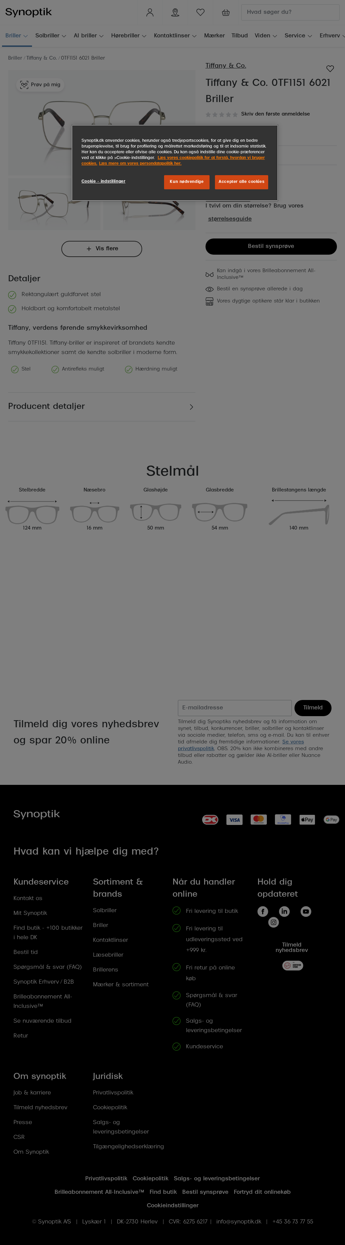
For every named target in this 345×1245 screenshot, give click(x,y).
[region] (174, 163)
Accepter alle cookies (241, 182)
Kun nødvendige (186, 182)
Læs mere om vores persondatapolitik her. (140, 164)
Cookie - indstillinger (104, 182)
